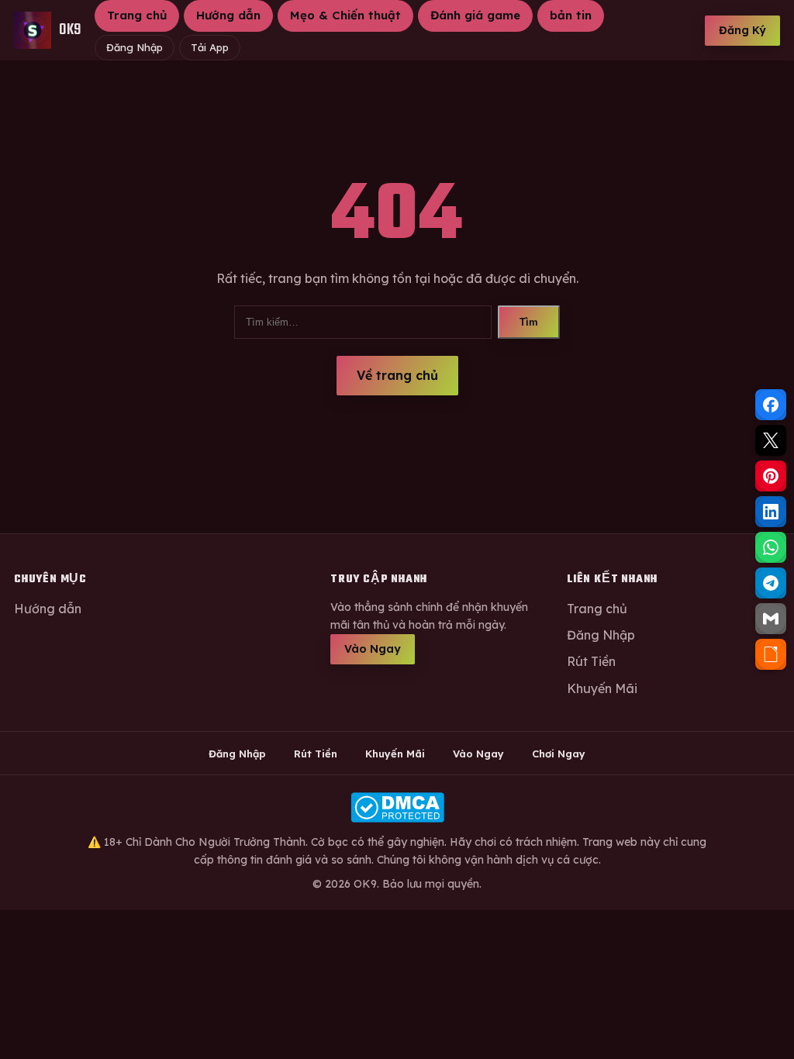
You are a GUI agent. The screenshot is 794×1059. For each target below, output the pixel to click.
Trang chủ (137, 15)
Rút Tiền (591, 661)
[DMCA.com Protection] (397, 807)
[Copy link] (770, 654)
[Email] (770, 618)
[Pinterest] (770, 476)
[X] (770, 440)
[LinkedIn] (770, 511)
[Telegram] (770, 582)
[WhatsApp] (770, 547)
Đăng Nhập (134, 47)
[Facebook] (770, 404)
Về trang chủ (397, 375)
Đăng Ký (742, 30)
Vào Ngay (372, 649)
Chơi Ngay (558, 753)
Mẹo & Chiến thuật (345, 15)
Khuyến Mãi (602, 688)
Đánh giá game (475, 15)
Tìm (529, 322)
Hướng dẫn (228, 15)
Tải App (210, 47)
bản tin (571, 15)
